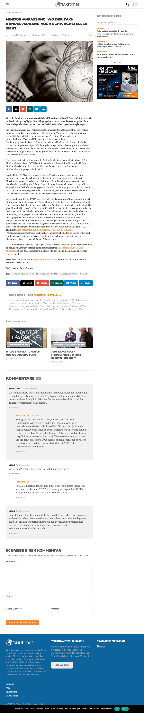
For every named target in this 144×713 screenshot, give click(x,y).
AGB (8, 688)
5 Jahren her (32, 389)
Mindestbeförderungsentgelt (69, 344)
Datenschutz (12, 695)
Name (9, 596)
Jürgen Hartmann (17, 35)
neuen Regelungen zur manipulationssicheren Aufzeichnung (43, 230)
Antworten (15, 407)
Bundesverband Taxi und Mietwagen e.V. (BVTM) (35, 274)
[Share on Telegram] (36, 109)
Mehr (124, 709)
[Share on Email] (23, 109)
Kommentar (12, 561)
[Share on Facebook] (9, 109)
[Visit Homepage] (67, 4)
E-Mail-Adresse (14, 608)
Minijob (83, 274)
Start (8, 13)
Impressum (11, 692)
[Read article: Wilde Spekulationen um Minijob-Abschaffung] (26, 338)
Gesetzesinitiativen (18, 344)
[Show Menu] (7, 4)
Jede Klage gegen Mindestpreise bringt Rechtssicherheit (66, 354)
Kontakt (10, 684)
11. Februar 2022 (38, 35)
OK (117, 709)
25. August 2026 (14, 359)
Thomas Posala (16, 388)
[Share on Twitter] (16, 109)
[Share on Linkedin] (43, 109)
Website (55, 608)
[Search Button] (127, 4)
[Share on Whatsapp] (30, 109)
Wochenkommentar (42, 259)
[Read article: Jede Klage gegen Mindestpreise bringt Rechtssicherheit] (72, 338)
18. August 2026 (60, 362)
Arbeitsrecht (17, 13)
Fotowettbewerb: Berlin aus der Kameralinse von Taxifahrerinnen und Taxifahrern (115, 34)
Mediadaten (62, 665)
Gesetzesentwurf (69, 274)
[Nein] (140, 708)
